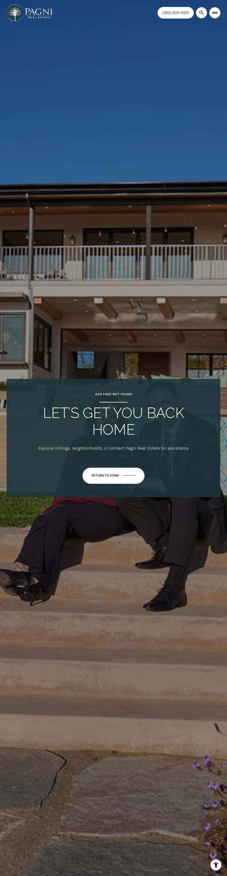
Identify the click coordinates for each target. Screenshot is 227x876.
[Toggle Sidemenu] (214, 12)
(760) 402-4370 (175, 12)
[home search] (201, 12)
